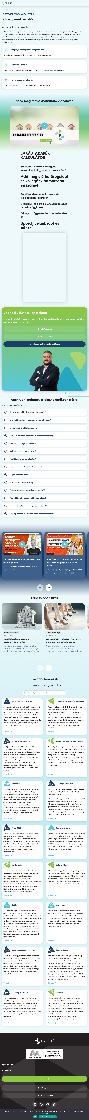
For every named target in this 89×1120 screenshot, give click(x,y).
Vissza (7, 9)
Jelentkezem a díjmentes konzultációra (44, 344)
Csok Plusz (60, 905)
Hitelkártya (16, 784)
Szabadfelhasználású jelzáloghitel (70, 701)
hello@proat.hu (46, 329)
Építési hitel (16, 905)
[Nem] (86, 1114)
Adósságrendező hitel (64, 784)
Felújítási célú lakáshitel (21, 741)
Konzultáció (44, 1079)
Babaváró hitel (62, 865)
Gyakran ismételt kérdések (12, 405)
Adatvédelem (8, 1065)
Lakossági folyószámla (21, 993)
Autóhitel (59, 993)
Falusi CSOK (16, 828)
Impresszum (7, 1070)
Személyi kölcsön (63, 828)
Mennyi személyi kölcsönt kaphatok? (70, 741)
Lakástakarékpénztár (11, 633)
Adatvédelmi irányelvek (48, 1117)
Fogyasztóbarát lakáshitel (22, 701)
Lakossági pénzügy (53, 633)
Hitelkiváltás (17, 865)
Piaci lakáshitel (62, 950)
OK (35, 1117)
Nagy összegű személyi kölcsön (24, 950)
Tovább (6, 732)
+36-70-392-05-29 (45, 336)
